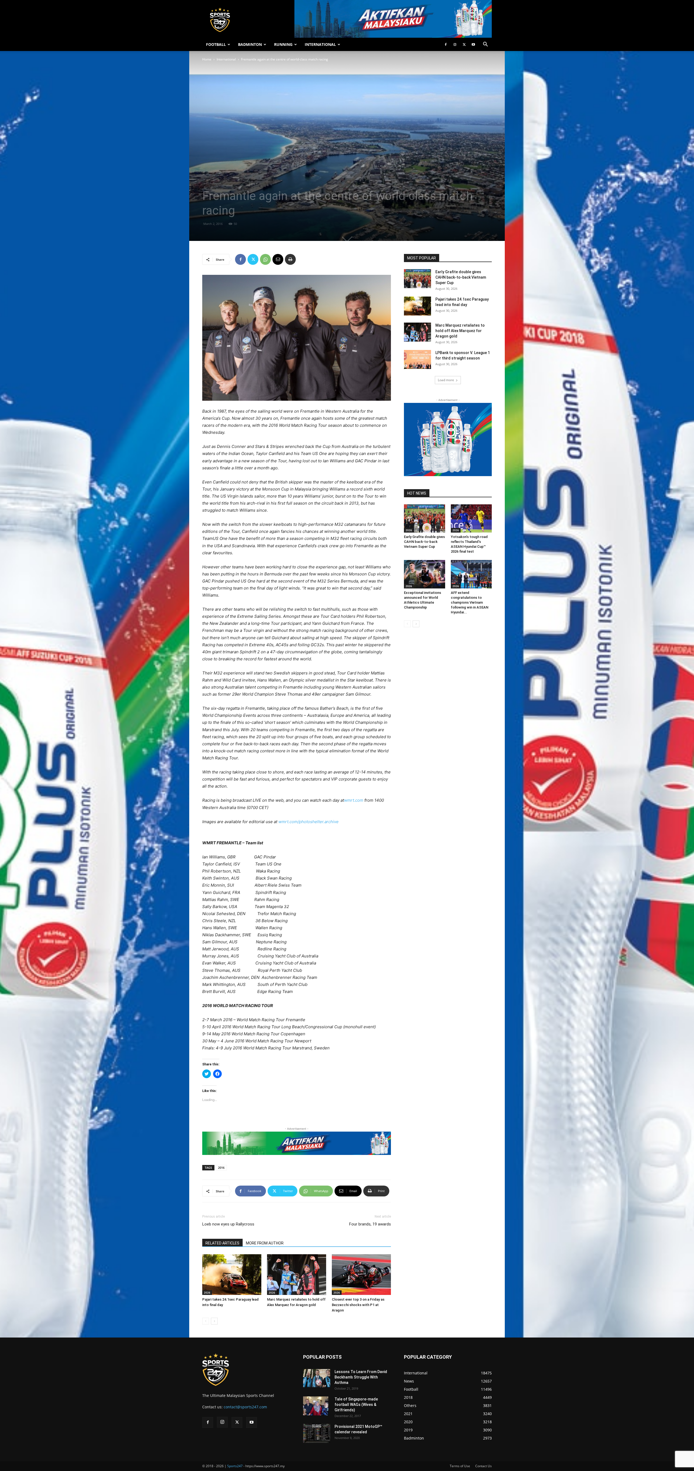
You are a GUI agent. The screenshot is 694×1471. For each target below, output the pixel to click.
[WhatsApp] (265, 259)
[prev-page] (205, 1321)
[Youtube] (473, 44)
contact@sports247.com (245, 1406)
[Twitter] (464, 44)
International (226, 59)
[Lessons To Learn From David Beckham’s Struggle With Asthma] (316, 1378)
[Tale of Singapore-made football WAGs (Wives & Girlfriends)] (315, 1405)
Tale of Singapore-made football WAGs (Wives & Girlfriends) (356, 1404)
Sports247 (235, 1466)
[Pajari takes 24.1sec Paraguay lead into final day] (231, 1274)
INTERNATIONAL (320, 44)
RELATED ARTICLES (222, 1243)
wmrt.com (353, 800)
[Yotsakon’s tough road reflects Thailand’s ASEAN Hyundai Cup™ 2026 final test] (471, 518)
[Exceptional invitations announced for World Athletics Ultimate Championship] (424, 574)
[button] (485, 44)
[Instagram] (455, 44)
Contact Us (483, 1466)
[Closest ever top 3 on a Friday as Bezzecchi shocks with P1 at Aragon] (361, 1274)
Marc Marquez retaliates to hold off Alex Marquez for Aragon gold (460, 330)
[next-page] (214, 1321)
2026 (207, 1292)
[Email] (277, 259)
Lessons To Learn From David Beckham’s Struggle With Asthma (361, 1377)
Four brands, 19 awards (370, 1224)
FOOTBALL (216, 44)
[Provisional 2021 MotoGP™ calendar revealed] (316, 1433)
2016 (221, 1168)
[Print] (290, 259)
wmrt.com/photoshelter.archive (308, 821)
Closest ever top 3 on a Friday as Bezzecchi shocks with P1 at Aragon (358, 1304)
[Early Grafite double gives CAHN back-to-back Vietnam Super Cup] (417, 278)
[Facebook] (446, 44)
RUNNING (283, 44)
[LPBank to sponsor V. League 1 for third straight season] (417, 359)
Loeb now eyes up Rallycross (228, 1224)
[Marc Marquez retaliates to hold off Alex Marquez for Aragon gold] (296, 1274)
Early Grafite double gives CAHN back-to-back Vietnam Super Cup (460, 277)
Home (206, 59)
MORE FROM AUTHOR (265, 1243)
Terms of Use (460, 1466)
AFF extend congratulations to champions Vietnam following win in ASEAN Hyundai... (469, 602)
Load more (446, 380)
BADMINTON (250, 44)
